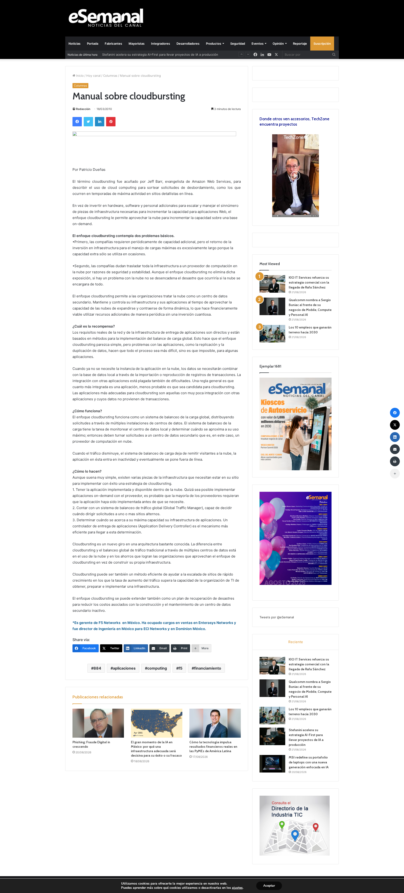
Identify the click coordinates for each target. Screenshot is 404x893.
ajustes (237, 888)
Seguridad (237, 43)
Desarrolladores (188, 43)
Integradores (160, 43)
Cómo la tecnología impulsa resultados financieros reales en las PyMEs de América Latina (213, 746)
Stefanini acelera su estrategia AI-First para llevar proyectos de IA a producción (160, 54)
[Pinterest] (110, 121)
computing (157, 668)
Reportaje (300, 43)
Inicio (79, 75)
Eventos (257, 43)
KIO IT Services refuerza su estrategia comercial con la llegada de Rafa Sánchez (309, 282)
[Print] (395, 461)
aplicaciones (124, 668)
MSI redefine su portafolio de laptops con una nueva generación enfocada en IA (308, 762)
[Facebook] (77, 121)
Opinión (278, 43)
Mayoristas (136, 43)
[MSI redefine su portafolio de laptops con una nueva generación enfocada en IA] (272, 764)
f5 (180, 668)
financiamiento (207, 668)
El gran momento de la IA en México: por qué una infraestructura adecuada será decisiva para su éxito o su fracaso (156, 749)
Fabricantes (113, 43)
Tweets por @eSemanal (277, 617)
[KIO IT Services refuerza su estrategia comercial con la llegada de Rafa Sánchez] (272, 284)
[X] (276, 55)
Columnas (110, 75)
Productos (213, 43)
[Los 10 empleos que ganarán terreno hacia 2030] (272, 334)
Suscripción (322, 43)
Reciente (295, 642)
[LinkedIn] (99, 121)
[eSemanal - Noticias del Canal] (108, 18)
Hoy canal (93, 75)
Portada (92, 43)
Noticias (74, 43)
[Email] (395, 449)
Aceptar (269, 885)
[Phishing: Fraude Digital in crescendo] (98, 723)
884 (97, 668)
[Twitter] (88, 121)
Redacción (83, 109)
